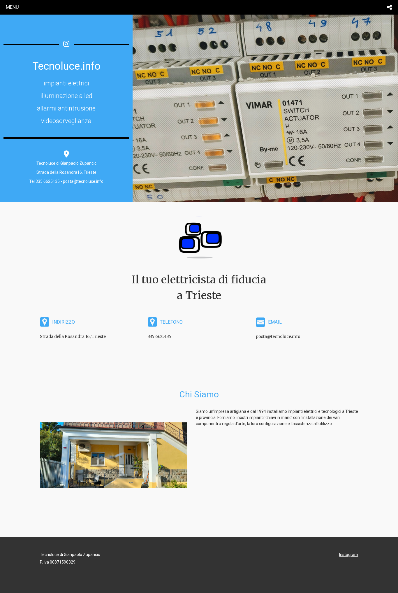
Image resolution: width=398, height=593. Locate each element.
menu (12, 7)
